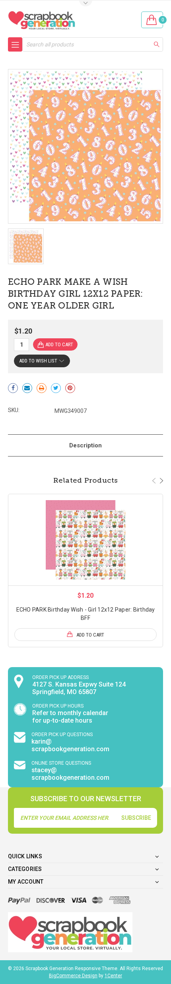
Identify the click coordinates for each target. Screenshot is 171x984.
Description (85, 445)
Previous (154, 480)
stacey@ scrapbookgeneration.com (70, 773)
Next (161, 480)
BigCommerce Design (73, 975)
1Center (113, 975)
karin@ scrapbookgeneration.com (70, 745)
